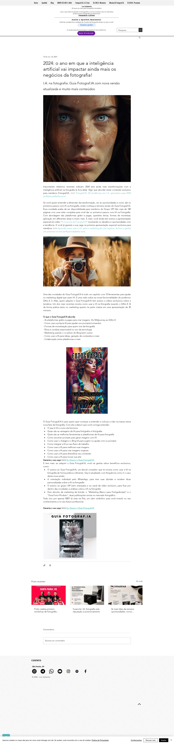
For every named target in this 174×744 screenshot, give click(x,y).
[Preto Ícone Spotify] (77, 671)
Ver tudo (139, 581)
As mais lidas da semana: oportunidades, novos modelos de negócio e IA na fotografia (124, 610)
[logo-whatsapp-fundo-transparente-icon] (51, 671)
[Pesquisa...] (140, 30)
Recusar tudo (151, 740)
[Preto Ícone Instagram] (68, 671)
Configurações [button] (136, 740)
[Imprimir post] (50, 565)
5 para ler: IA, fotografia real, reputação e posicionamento (86, 610)
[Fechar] (171, 740)
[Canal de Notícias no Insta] (34, 671)
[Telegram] (43, 671)
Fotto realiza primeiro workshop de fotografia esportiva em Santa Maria (46, 610)
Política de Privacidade (100, 740)
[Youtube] (60, 671)
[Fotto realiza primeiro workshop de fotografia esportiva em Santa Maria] (48, 595)
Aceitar (163, 740)
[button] (139, 37)
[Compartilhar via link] (44, 565)
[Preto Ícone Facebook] (85, 671)
